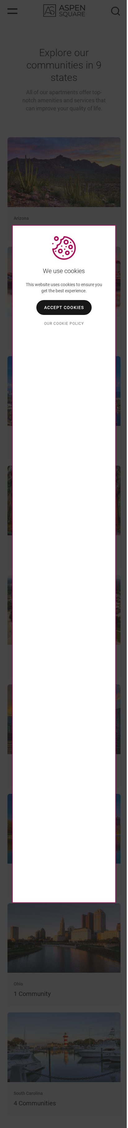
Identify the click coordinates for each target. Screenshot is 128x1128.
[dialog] (64, 564)
